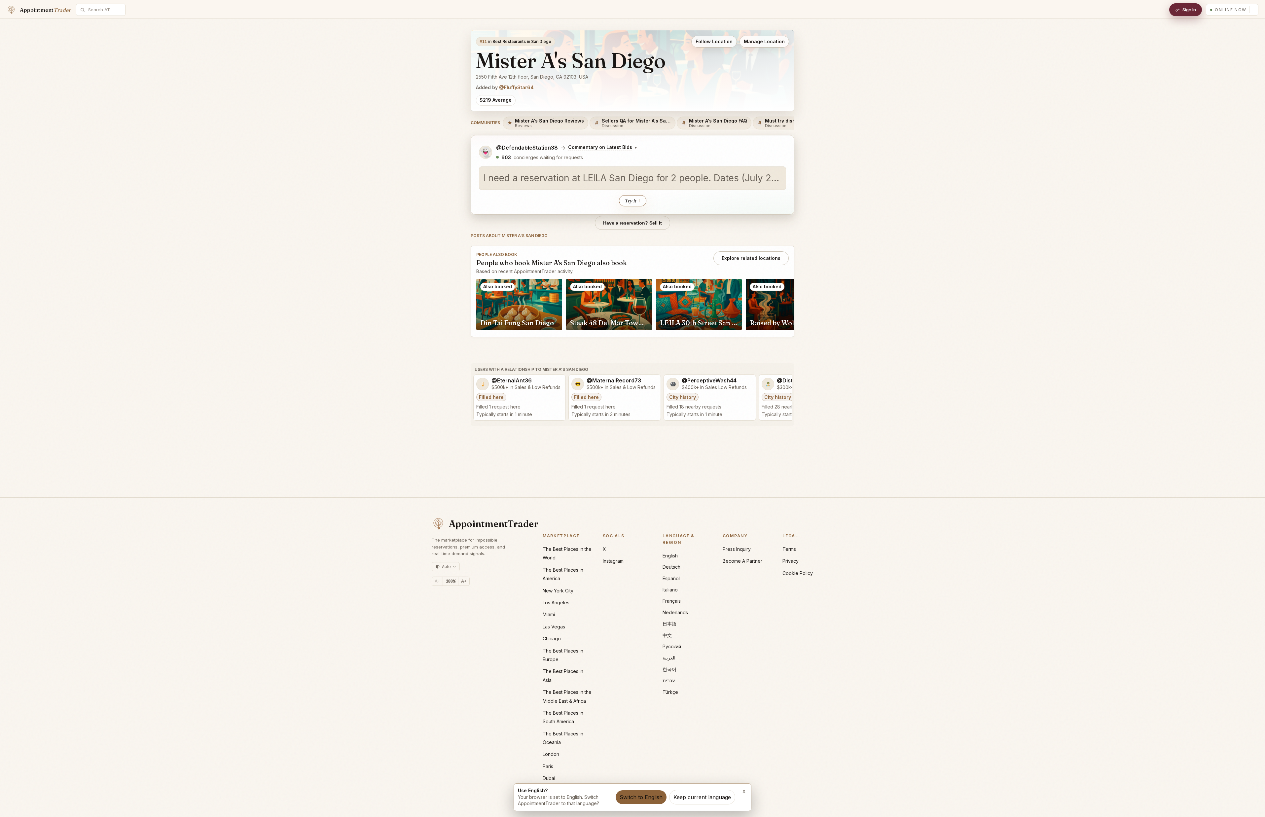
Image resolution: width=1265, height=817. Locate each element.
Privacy (790, 561)
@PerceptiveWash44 (709, 380)
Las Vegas (554, 626)
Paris (548, 766)
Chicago (552, 638)
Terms (789, 549)
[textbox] (632, 178)
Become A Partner (742, 561)
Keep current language (702, 797)
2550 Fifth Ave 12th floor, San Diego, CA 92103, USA (532, 77)
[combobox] (104, 10)
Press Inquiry (737, 549)
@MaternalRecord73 (614, 380)
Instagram (613, 561)
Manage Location (764, 41)
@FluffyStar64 (516, 87)
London (551, 754)
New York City (558, 590)
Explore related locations (751, 258)
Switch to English (641, 797)
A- (437, 581)
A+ (464, 581)
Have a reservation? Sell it (632, 223)
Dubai (549, 778)
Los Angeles (556, 602)
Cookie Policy (797, 573)
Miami (549, 614)
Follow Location (714, 41)
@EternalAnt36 (511, 380)
